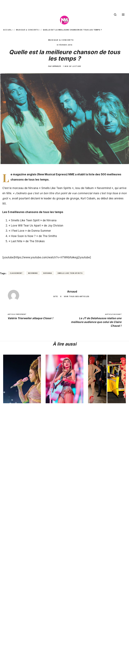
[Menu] (123, 14)
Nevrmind (33, 273)
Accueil (7, 30)
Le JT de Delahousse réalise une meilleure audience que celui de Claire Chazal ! (96, 320)
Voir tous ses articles (76, 296)
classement (16, 273)
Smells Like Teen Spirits (70, 273)
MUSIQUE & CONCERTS (27, 30)
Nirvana (47, 273)
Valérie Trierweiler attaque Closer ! (30, 316)
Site (55, 296)
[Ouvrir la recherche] (115, 14)
